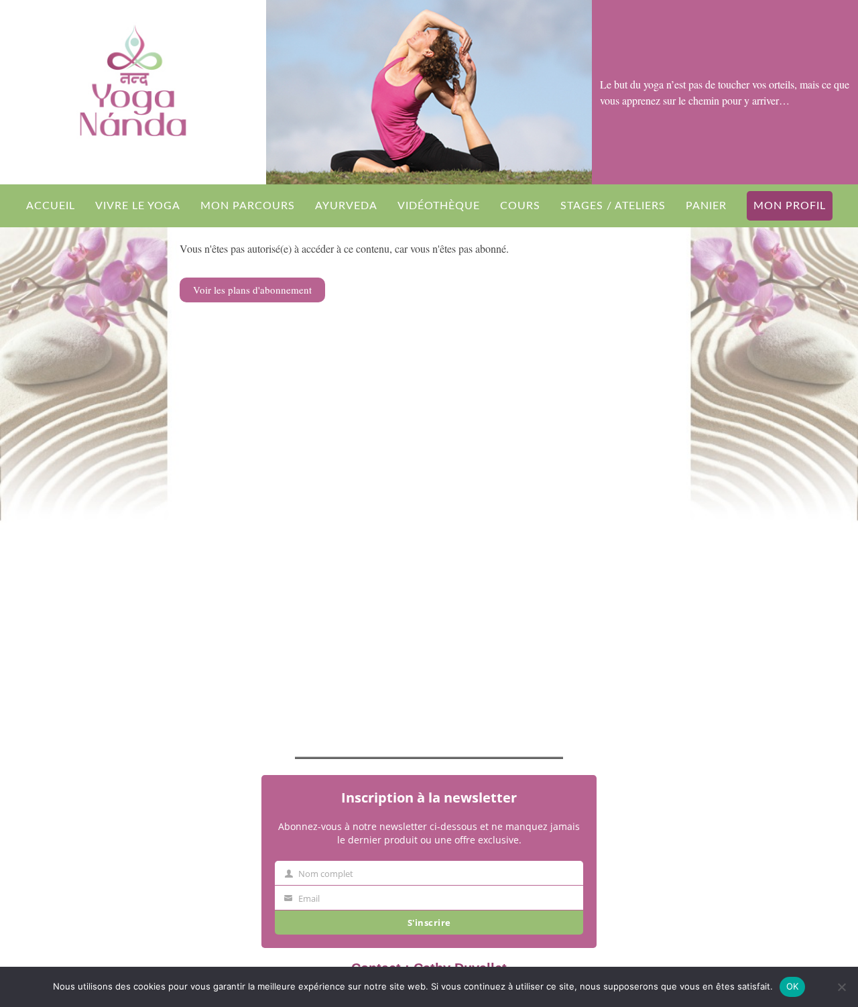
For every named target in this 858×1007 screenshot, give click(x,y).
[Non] (841, 987)
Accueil (50, 205)
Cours (520, 205)
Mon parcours (247, 205)
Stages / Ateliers (613, 205)
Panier (706, 205)
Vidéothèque (438, 205)
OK (792, 986)
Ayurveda (346, 205)
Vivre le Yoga (137, 205)
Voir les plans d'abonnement (252, 289)
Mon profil (789, 205)
